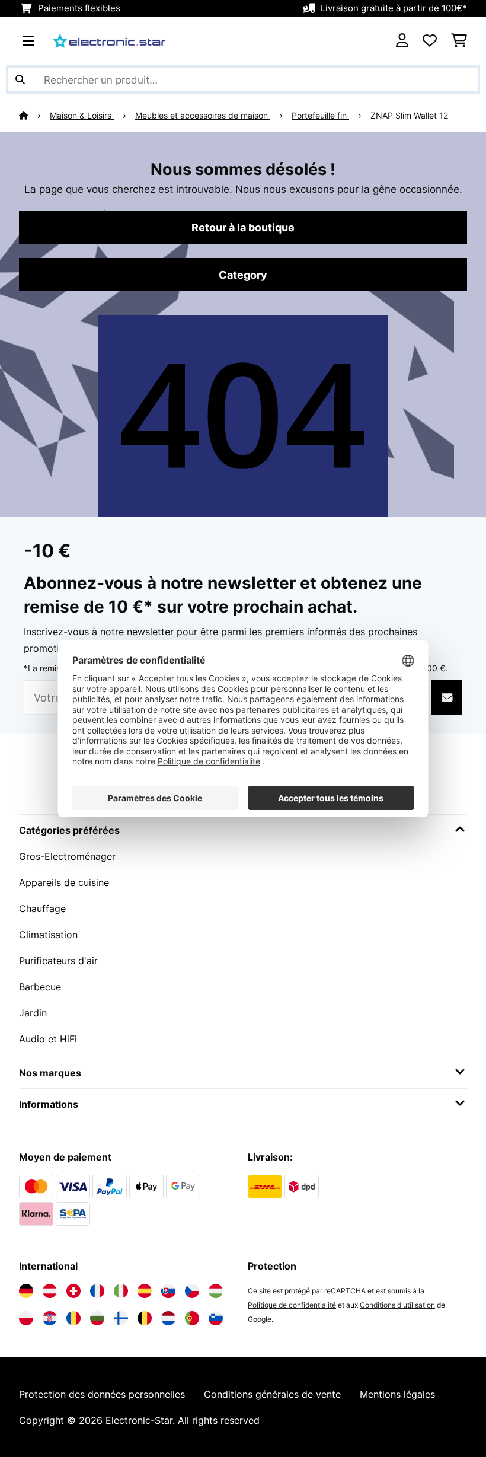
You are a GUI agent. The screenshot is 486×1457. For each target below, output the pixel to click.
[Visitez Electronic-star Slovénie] (216, 1318)
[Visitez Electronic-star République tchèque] (192, 1291)
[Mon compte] (402, 41)
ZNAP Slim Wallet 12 (409, 115)
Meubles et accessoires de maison (202, 115)
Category (243, 274)
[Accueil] (34, 115)
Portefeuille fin (320, 115)
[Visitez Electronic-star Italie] (121, 1291)
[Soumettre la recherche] (20, 79)
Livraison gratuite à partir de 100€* (394, 8)
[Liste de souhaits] (430, 41)
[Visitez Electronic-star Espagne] (145, 1291)
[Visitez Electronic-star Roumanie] (73, 1318)
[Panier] (459, 41)
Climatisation (48, 934)
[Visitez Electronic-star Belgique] (145, 1318)
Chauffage (42, 908)
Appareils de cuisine (64, 882)
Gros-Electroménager (67, 856)
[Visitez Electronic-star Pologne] (26, 1318)
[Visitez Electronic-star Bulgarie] (97, 1318)
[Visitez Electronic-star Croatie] (50, 1318)
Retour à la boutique (243, 227)
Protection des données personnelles (102, 1394)
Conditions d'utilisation (397, 1304)
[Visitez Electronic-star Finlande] (121, 1318)
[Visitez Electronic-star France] (97, 1291)
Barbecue (40, 987)
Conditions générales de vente (272, 1394)
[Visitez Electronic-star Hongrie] (216, 1291)
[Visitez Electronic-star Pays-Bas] (168, 1318)
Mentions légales (397, 1394)
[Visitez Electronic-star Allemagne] (26, 1291)
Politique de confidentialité (292, 1304)
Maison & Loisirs (82, 115)
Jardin (33, 1013)
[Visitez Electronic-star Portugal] (192, 1318)
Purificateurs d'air (58, 961)
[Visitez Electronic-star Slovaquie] (168, 1291)
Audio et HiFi (48, 1039)
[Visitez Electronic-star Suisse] (73, 1291)
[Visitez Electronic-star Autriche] (50, 1291)
